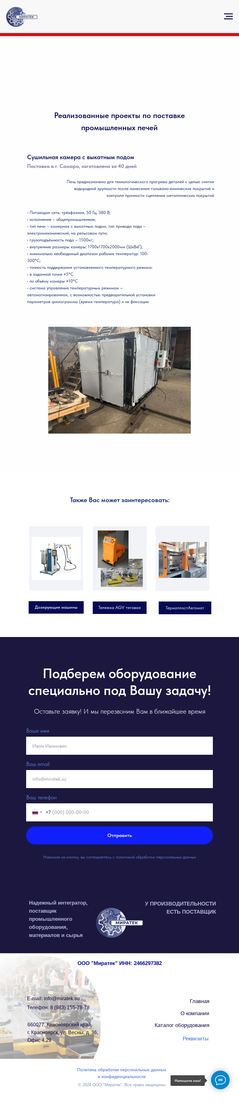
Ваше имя (37, 730)
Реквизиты (196, 1039)
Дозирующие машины (56, 607)
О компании (194, 1013)
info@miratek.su (53, 998)
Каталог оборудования (182, 1025)
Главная (199, 1001)
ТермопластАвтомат (185, 607)
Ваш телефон (41, 797)
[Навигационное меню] (228, 16)
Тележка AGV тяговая (119, 607)
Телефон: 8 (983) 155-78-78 (58, 1007)
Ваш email (37, 764)
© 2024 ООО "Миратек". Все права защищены (121, 1084)
